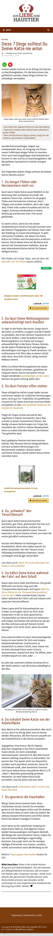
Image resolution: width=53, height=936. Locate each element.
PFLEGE (5, 39)
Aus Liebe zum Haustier (27, 927)
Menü (8, 30)
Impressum (16, 915)
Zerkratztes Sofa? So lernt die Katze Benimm (26, 788)
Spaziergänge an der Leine (34, 375)
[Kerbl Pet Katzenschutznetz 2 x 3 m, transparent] (26, 474)
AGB (40, 915)
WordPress (20, 929)
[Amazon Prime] (45, 303)
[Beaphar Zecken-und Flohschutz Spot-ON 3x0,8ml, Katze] (26, 282)
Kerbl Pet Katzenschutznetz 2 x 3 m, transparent (21, 490)
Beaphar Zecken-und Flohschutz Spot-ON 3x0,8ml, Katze (23, 297)
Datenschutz (30, 915)
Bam (31, 929)
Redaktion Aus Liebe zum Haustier (19, 53)
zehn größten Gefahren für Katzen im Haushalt (26, 406)
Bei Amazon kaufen (39, 308)
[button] (4, 64)
